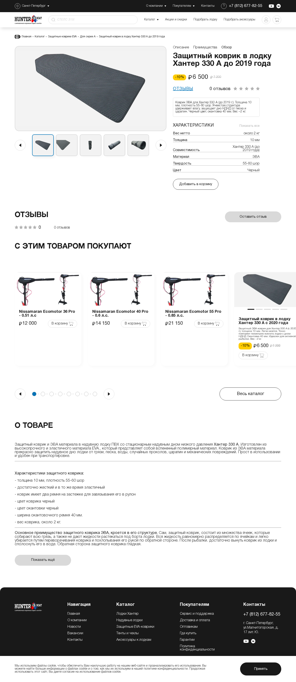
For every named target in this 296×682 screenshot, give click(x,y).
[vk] (278, 6)
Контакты (75, 639)
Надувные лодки (129, 620)
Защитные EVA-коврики (135, 626)
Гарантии (187, 639)
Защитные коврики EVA (62, 36)
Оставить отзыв (253, 216)
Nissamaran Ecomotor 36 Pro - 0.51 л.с (47, 314)
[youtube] (271, 6)
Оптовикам (189, 626)
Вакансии (75, 633)
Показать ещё (43, 560)
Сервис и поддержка (197, 613)
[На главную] (28, 607)
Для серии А (88, 36)
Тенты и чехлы (127, 633)
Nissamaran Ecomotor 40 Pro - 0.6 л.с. (120, 314)
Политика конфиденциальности (197, 648)
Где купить (188, 633)
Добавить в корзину (195, 184)
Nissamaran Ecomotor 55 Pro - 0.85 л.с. (193, 314)
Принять (261, 668)
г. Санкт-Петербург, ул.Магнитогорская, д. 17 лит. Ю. (260, 628)
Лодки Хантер (127, 613)
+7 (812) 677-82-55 (245, 6)
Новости (74, 626)
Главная (26, 36)
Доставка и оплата (195, 620)
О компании (77, 620)
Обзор (226, 47)
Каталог (40, 36)
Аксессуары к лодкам (133, 639)
